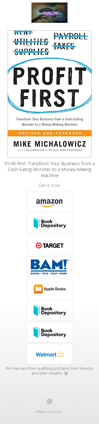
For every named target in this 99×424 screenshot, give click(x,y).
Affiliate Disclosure (49, 412)
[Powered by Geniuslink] (49, 401)
